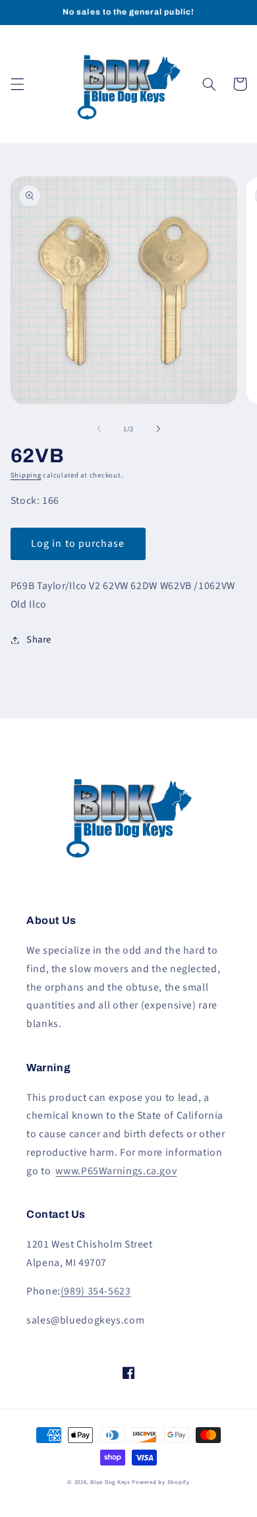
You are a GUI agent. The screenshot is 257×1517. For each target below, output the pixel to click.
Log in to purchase (78, 543)
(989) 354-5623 (96, 1291)
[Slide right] (158, 428)
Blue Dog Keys (110, 1482)
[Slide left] (98, 428)
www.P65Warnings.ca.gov (116, 1171)
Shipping (26, 475)
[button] (17, 84)
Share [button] (38, 640)
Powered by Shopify (160, 1482)
